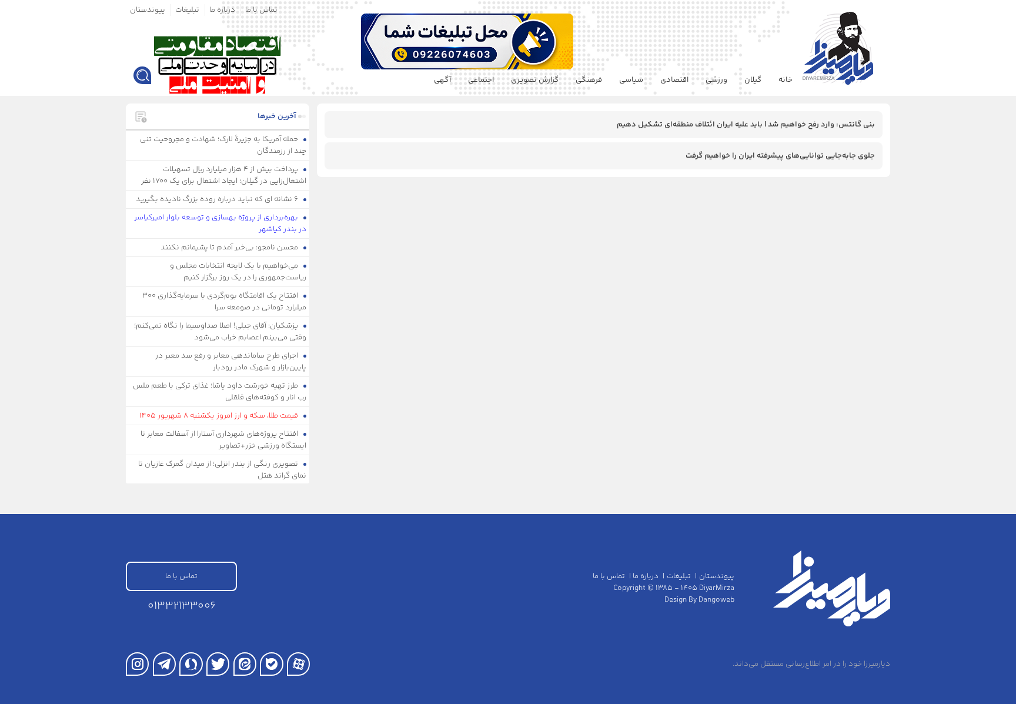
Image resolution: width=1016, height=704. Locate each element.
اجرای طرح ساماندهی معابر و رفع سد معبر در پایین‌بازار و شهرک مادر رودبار (231, 361)
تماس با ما (261, 10)
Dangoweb (716, 600)
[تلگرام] (164, 663)
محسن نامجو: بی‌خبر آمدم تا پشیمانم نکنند (230, 247)
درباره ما (222, 10)
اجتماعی (481, 80)
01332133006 (182, 606)
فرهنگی (589, 80)
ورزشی (716, 80)
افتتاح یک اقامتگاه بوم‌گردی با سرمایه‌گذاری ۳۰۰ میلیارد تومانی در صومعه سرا (224, 301)
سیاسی (631, 80)
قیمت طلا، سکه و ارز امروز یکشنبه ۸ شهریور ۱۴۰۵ (219, 416)
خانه (785, 80)
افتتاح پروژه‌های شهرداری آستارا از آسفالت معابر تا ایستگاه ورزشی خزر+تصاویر (224, 440)
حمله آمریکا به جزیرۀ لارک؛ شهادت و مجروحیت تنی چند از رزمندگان (223, 145)
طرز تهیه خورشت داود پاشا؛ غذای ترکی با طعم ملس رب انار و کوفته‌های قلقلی (220, 391)
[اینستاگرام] (137, 663)
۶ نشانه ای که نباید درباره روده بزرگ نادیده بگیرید (218, 199)
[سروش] (190, 663)
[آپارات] (298, 663)
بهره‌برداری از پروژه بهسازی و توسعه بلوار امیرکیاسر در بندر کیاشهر (220, 223)
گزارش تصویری (535, 80)
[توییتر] (217, 663)
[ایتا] (244, 663)
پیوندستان (147, 10)
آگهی (442, 80)
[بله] (271, 663)
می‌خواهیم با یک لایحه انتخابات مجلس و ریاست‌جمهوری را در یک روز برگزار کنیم (238, 271)
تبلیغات (187, 10)
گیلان (752, 80)
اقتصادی (674, 80)
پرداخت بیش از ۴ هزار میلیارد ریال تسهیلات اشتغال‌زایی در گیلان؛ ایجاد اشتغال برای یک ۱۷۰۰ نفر (223, 175)
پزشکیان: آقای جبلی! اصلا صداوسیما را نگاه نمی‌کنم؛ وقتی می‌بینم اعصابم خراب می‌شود (220, 331)
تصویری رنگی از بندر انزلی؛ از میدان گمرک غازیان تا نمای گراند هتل (222, 470)
